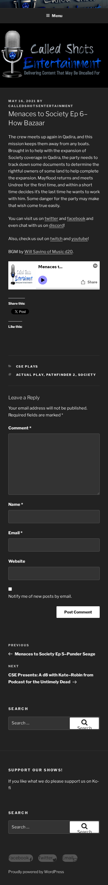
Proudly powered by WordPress (36, 871)
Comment (19, 428)
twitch (56, 238)
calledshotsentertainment (40, 106)
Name (15, 504)
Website (16, 561)
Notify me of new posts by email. (40, 596)
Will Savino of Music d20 (48, 251)
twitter (51, 218)
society (87, 375)
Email (15, 532)
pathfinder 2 (61, 375)
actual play (30, 375)
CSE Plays (27, 366)
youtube (79, 238)
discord (56, 225)
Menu (57, 15)
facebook (76, 218)
